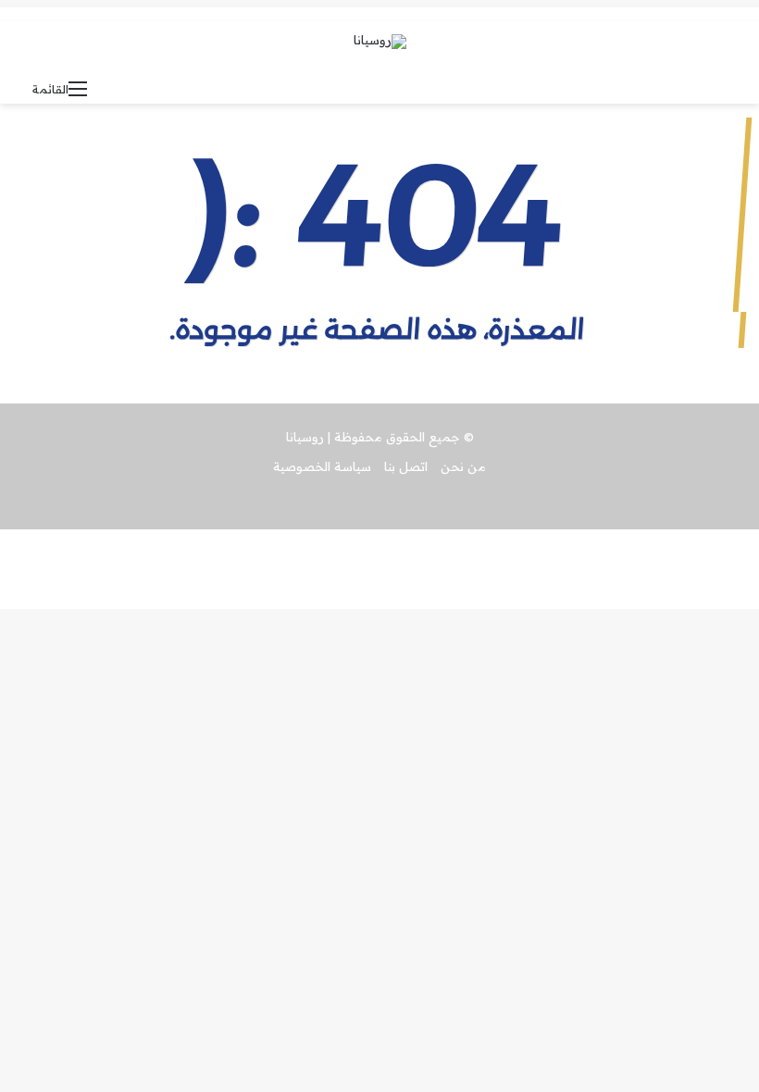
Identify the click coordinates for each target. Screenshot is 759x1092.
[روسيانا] (380, 41)
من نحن (463, 466)
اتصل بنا (406, 466)
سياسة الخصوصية (322, 466)
